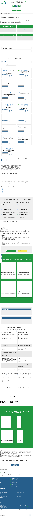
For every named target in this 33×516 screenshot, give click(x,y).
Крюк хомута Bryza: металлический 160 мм (8, 95)
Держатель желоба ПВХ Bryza (8, 138)
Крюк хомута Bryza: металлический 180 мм (24, 106)
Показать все (16, 54)
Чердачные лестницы (3, 496)
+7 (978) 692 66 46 (5, 467)
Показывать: (3, 64)
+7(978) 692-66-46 (29, 1)
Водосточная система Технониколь (25, 26)
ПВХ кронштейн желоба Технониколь (9, 128)
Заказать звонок (14, 6)
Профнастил (19, 493)
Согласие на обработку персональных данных (7, 502)
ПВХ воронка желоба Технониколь (8, 106)
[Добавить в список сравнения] (9, 76)
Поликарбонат (19, 496)
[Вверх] (28, 506)
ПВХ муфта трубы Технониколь (24, 127)
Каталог (16, 10)
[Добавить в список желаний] (11, 76)
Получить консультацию (14, 465)
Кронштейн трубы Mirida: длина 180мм (24, 139)
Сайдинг (1, 497)
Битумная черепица (3, 492)
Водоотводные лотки (25, 35)
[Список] (2, 62)
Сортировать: (19, 62)
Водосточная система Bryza (8, 35)
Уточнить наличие (23, 250)
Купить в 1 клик (5, 74)
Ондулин (1, 493)
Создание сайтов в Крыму (3, 507)
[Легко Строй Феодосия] (4, 2)
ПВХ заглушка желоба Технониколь (8, 150)
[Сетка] (5, 62)
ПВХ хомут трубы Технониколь (24, 93)
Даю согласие (2, 515)
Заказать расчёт (16, 6)
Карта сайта (18, 502)
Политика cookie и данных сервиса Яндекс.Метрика (20, 501)
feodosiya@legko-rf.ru (6, 472)
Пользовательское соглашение (5, 501)
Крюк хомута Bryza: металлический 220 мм (8, 83)
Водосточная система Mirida (8, 26)
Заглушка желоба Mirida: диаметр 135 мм (24, 83)
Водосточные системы (20, 492)
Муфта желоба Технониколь (24, 71)
